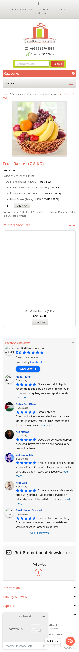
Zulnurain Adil (25, 455)
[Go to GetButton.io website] (70, 648)
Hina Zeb (21, 482)
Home (14, 9)
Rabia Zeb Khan (26, 404)
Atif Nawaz (22, 432)
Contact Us (43, 9)
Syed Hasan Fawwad (29, 510)
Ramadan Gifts (46, 94)
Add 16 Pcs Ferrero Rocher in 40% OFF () (33, 193)
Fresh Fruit (51, 212)
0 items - (40, 54)
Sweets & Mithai (17, 215)
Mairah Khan (24, 376)
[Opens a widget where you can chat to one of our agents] (25, 631)
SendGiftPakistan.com (49, 634)
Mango (54, 628)
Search (58, 63)
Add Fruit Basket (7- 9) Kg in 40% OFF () (32, 199)
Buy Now (22, 205)
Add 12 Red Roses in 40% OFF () (28, 181)
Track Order (59, 9)
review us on (26, 368)
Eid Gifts (20, 212)
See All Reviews (39, 532)
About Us (27, 9)
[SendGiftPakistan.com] (39, 32)
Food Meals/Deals (55, 625)
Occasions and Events (23, 94)
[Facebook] (38, 572)
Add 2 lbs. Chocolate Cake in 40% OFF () (33, 187)
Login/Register (40, 13)
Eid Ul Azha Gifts (35, 212)
